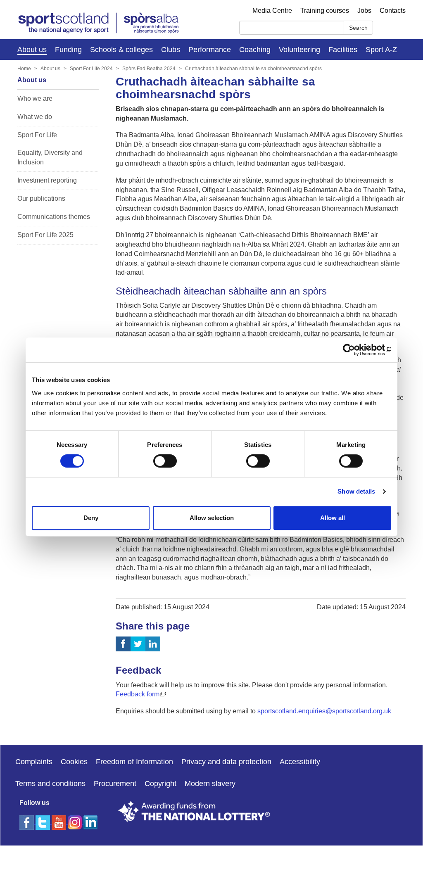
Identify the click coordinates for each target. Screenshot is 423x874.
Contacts (393, 10)
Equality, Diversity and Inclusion (50, 157)
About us (32, 49)
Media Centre (272, 10)
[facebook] (27, 821)
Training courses (324, 10)
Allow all (332, 517)
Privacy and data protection (226, 762)
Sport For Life (37, 134)
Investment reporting (47, 180)
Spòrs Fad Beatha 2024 (149, 68)
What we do (34, 116)
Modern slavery (210, 783)
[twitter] (44, 821)
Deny (90, 517)
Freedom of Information (134, 762)
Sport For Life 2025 (45, 234)
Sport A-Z (381, 49)
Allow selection (212, 517)
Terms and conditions (50, 783)
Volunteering (299, 49)
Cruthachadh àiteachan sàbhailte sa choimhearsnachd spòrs (253, 68)
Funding (68, 49)
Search (358, 27)
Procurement (115, 783)
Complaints (33, 762)
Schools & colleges (121, 49)
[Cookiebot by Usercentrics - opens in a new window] (355, 350)
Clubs (170, 49)
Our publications (41, 198)
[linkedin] (90, 846)
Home (24, 68)
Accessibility (300, 762)
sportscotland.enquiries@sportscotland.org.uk (324, 711)
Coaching (255, 49)
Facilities (342, 49)
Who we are (34, 98)
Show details (356, 491)
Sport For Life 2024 (91, 68)
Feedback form (137, 694)
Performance (209, 49)
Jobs (364, 10)
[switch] (165, 461)
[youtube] (60, 846)
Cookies (74, 762)
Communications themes (53, 216)
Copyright (160, 783)
